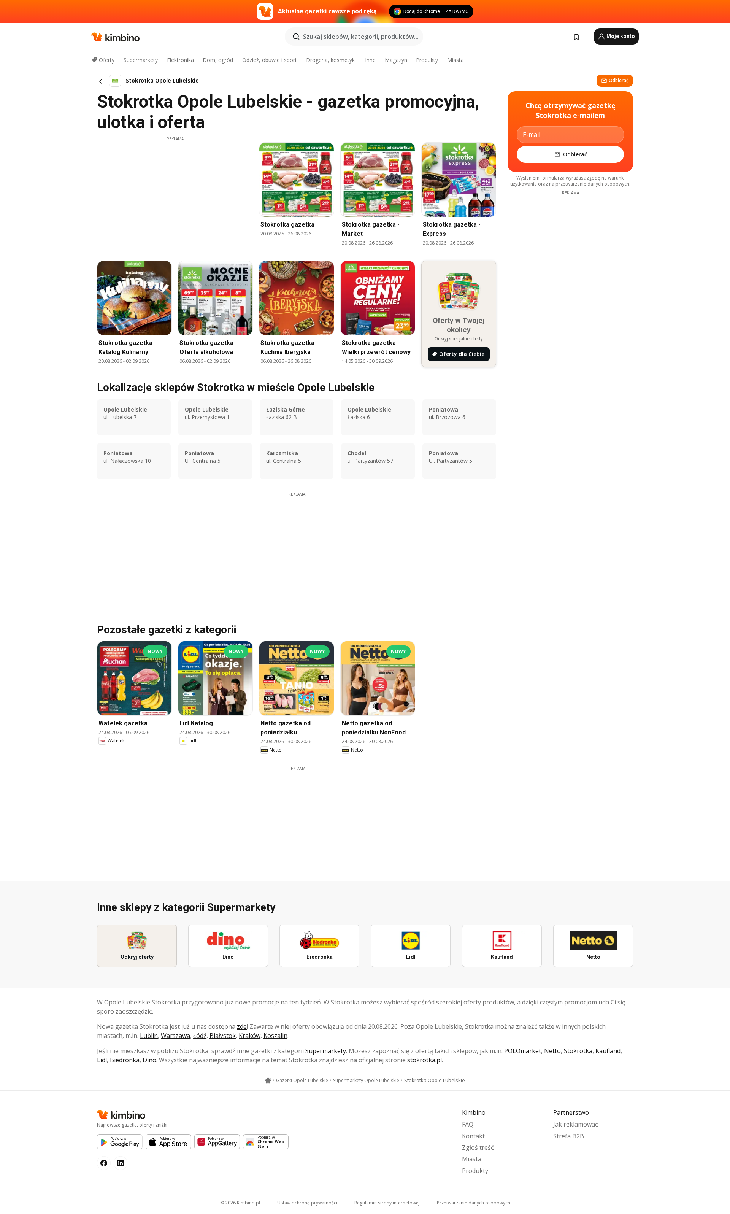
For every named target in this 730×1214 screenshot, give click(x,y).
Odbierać (618, 80)
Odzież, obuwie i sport (269, 60)
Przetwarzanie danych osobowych (473, 1203)
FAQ (467, 1124)
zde (242, 1026)
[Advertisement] (175, 195)
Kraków (249, 1035)
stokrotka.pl (424, 1060)
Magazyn (396, 60)
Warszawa (175, 1035)
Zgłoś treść (478, 1147)
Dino (149, 1060)
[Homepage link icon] (268, 1080)
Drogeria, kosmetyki (331, 60)
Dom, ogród (218, 60)
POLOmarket (522, 1051)
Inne (370, 60)
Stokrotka (578, 1051)
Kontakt (473, 1136)
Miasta (455, 60)
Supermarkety (141, 60)
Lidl (102, 1060)
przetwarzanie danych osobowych (592, 184)
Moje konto (620, 36)
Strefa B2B (568, 1136)
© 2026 (240, 1203)
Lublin (149, 1035)
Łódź (199, 1035)
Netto (552, 1051)
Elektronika (180, 60)
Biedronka (125, 1060)
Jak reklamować (575, 1124)
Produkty (427, 60)
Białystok (222, 1035)
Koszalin (275, 1035)
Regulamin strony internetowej (387, 1203)
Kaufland (607, 1051)
